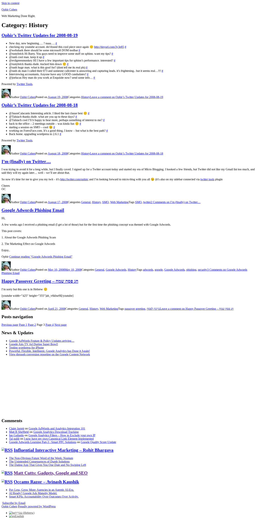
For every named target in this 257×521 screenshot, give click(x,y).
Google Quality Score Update (98, 442)
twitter (147, 202)
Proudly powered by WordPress (37, 506)
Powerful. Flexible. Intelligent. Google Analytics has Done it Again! (49, 351)
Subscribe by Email (13, 503)
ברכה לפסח (153, 308)
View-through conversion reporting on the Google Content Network (49, 354)
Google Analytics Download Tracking (56, 431)
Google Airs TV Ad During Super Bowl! (33, 344)
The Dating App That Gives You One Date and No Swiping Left (47, 464)
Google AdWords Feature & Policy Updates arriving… (41, 340)
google (159, 269)
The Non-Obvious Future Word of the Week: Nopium (41, 458)
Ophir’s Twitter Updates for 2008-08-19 (40, 35)
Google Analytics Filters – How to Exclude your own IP (61, 435)
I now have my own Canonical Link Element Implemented (59, 438)
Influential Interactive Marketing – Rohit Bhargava (63, 450)
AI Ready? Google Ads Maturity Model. (33, 493)
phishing (191, 269)
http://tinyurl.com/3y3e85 (109, 46)
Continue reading (40, 256)
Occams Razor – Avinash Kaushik (46, 481)
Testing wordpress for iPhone (26, 347)
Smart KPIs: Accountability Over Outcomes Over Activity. (44, 496)
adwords (148, 269)
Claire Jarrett (16, 428)
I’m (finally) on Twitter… (26, 161)
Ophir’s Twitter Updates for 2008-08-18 (40, 105)
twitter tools (207, 179)
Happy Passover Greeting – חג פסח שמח (40, 281)
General (85, 202)
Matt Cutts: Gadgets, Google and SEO (51, 472)
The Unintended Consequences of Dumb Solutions (39, 461)
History (85, 97)
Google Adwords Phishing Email (33, 210)
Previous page (10, 324)
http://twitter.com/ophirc (74, 179)
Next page (60, 324)
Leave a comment (126, 97)
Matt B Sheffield (19, 431)
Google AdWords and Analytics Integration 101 (57, 428)
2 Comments (176, 202)
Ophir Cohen (9, 9)
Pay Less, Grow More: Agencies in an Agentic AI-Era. (41, 489)
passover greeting (135, 308)
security (202, 269)
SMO (105, 202)
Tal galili (14, 438)
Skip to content (10, 3)
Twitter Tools (24, 84)
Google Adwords (116, 269)
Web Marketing (119, 202)
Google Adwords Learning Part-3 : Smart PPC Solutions (42, 442)
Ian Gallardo (16, 435)
